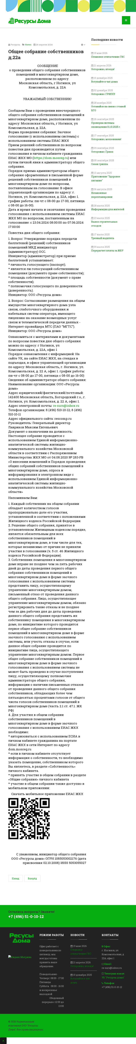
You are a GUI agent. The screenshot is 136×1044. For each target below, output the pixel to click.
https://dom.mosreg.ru (51, 158)
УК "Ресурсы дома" (113, 977)
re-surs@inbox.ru (66, 405)
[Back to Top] (3, 1040)
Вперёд (32, 878)
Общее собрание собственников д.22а (46, 54)
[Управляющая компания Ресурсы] (29, 20)
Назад (15, 878)
